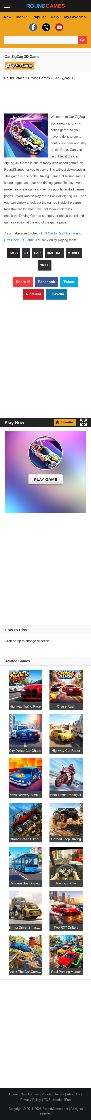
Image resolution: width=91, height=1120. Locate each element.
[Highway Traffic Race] (25, 684)
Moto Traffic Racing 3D (66, 795)
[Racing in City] (66, 861)
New (7, 17)
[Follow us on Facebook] (33, 27)
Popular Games (53, 1094)
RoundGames (14, 78)
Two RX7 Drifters (66, 927)
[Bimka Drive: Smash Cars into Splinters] (25, 905)
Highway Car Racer (66, 750)
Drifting (54, 253)
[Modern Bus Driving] (25, 861)
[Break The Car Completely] (25, 949)
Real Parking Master (66, 972)
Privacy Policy (30, 1100)
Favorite (67, 422)
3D (26, 253)
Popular (39, 17)
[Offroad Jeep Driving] (66, 816)
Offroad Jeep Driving (66, 839)
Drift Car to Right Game (58, 233)
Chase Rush (66, 706)
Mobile (21, 17)
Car (37, 253)
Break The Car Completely (25, 972)
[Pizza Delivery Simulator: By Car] (25, 772)
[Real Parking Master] (66, 949)
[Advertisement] (45, 96)
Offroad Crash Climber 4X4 (25, 839)
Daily (55, 17)
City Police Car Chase (25, 750)
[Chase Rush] (66, 684)
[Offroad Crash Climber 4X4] (25, 816)
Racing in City (66, 883)
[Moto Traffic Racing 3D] (66, 772)
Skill (44, 265)
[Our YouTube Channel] (59, 27)
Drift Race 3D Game (19, 240)
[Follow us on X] (46, 27)
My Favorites (75, 17)
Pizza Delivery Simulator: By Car (25, 795)
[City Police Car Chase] (25, 728)
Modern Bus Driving (25, 883)
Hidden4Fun (62, 1100)
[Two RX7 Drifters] (66, 905)
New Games (30, 1094)
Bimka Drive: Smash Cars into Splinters (25, 927)
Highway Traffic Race (25, 706)
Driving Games (39, 78)
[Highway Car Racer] (66, 728)
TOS (47, 1100)
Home (13, 1094)
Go (82, 40)
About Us (73, 1094)
